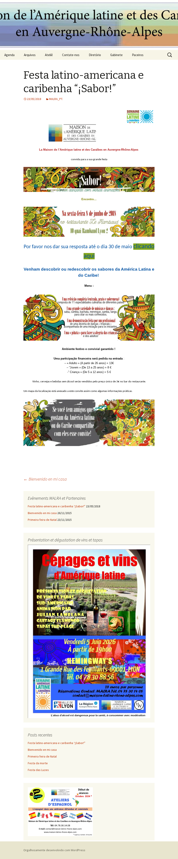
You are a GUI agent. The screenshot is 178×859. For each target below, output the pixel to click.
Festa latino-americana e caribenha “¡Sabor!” (56, 506)
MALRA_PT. (56, 99)
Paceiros (137, 55)
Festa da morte (38, 763)
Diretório (95, 55)
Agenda (9, 55)
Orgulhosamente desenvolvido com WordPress (54, 850)
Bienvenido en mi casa (45, 479)
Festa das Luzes (38, 770)
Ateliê (49, 55)
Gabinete (116, 55)
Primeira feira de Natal (42, 520)
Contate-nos (70, 55)
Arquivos (30, 55)
